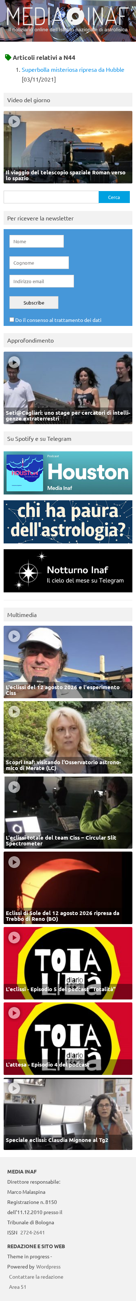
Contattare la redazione (36, 1276)
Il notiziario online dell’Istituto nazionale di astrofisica (68, 29)
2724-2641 (32, 1232)
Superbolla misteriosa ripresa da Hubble (73, 69)
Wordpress (48, 1266)
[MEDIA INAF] (68, 24)
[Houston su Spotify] (68, 496)
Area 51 (17, 1286)
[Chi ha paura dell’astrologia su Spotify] (68, 545)
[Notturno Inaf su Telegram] (68, 594)
